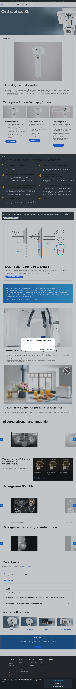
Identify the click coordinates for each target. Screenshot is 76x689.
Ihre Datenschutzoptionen (58, 680)
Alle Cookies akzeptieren (58, 686)
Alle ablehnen (58, 683)
